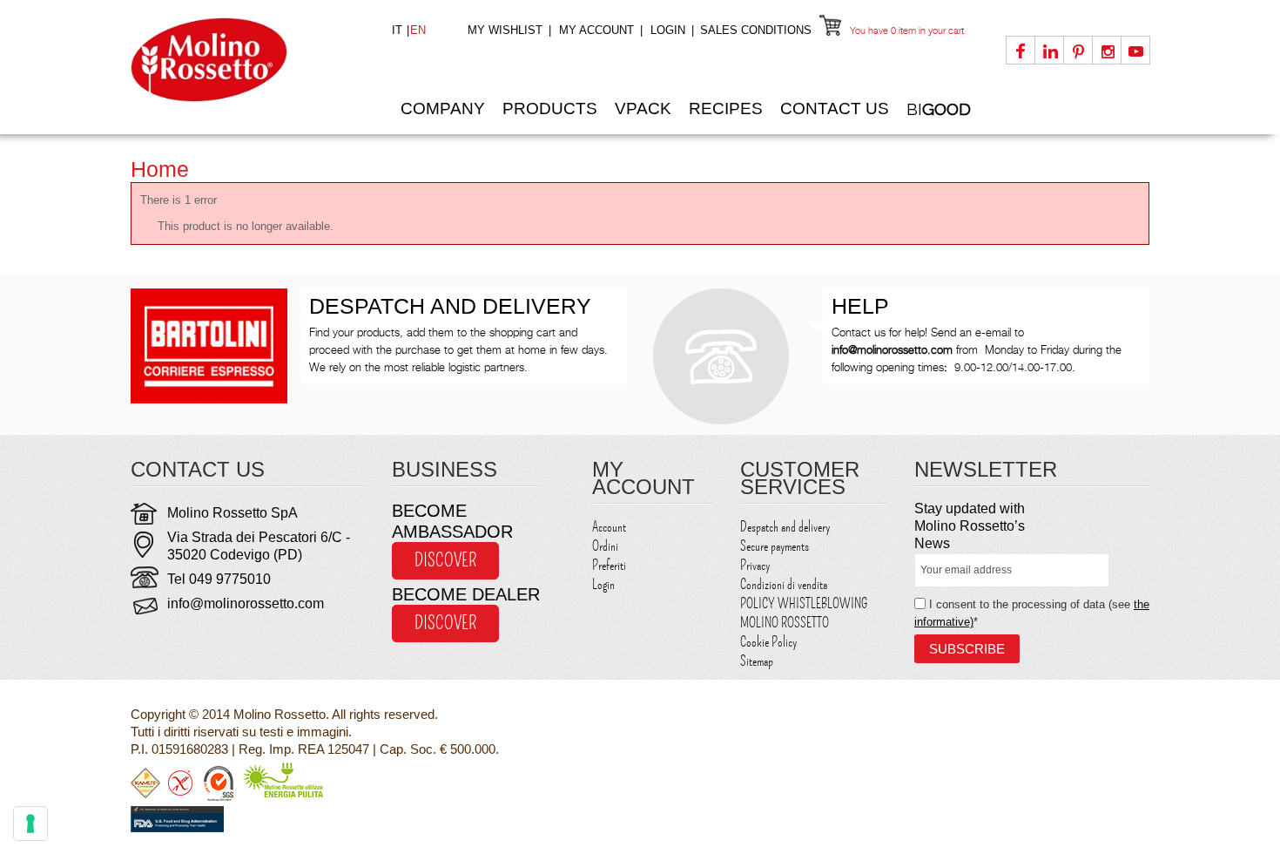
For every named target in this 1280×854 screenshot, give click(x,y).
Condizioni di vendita (783, 584)
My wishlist (505, 30)
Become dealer (466, 594)
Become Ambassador (452, 521)
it (399, 30)
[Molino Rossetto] (248, 60)
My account (596, 30)
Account (609, 527)
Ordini (605, 546)
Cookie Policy (768, 642)
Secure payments (774, 546)
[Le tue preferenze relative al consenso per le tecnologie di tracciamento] (30, 823)
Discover (445, 560)
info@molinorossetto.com (245, 603)
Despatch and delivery (785, 527)
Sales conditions (756, 30)
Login (667, 30)
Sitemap (756, 661)
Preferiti (609, 565)
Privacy (755, 565)
